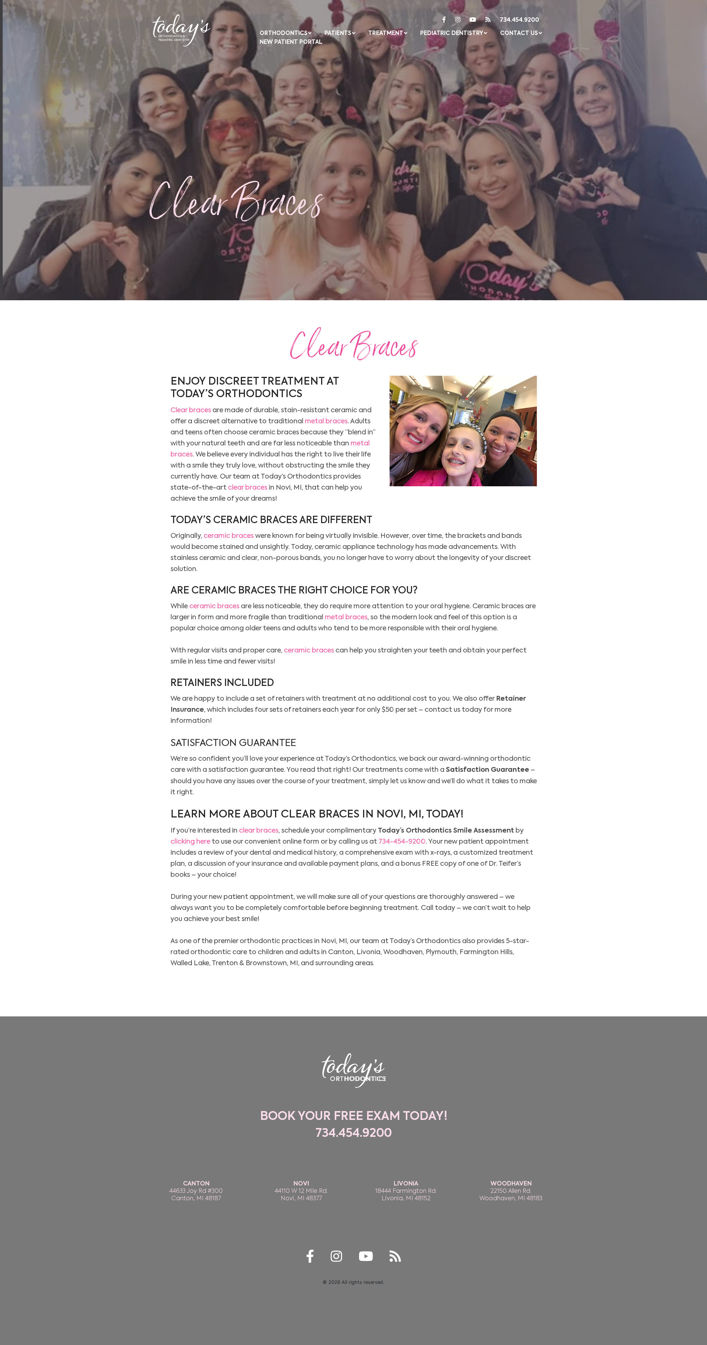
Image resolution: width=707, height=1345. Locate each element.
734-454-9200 (402, 841)
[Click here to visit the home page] (181, 28)
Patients (337, 33)
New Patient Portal (291, 42)
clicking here (190, 841)
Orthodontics (283, 33)
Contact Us (519, 33)
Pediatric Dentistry (451, 33)
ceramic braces (229, 535)
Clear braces (190, 410)
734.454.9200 (519, 20)
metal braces (326, 421)
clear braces (247, 487)
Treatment (385, 33)
